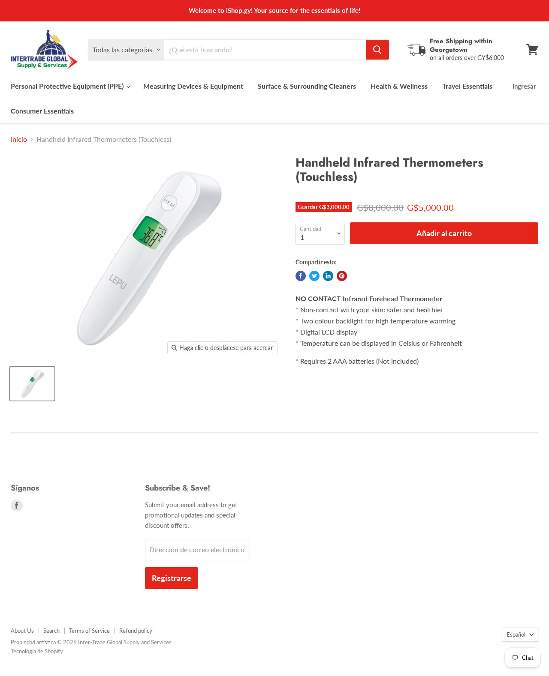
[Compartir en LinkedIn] (328, 276)
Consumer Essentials (42, 111)
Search (51, 630)
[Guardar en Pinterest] (342, 276)
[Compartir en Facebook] (301, 276)
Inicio (19, 139)
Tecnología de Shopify (37, 651)
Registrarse (171, 578)
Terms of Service (89, 630)
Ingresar (524, 86)
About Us (22, 630)
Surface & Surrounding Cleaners (307, 86)
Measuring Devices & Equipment (193, 86)
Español (516, 634)
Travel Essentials (467, 86)
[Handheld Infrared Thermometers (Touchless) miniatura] (32, 384)
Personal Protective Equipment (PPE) (68, 86)
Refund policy (135, 630)
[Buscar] (377, 50)
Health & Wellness (399, 86)
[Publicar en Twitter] (314, 276)
